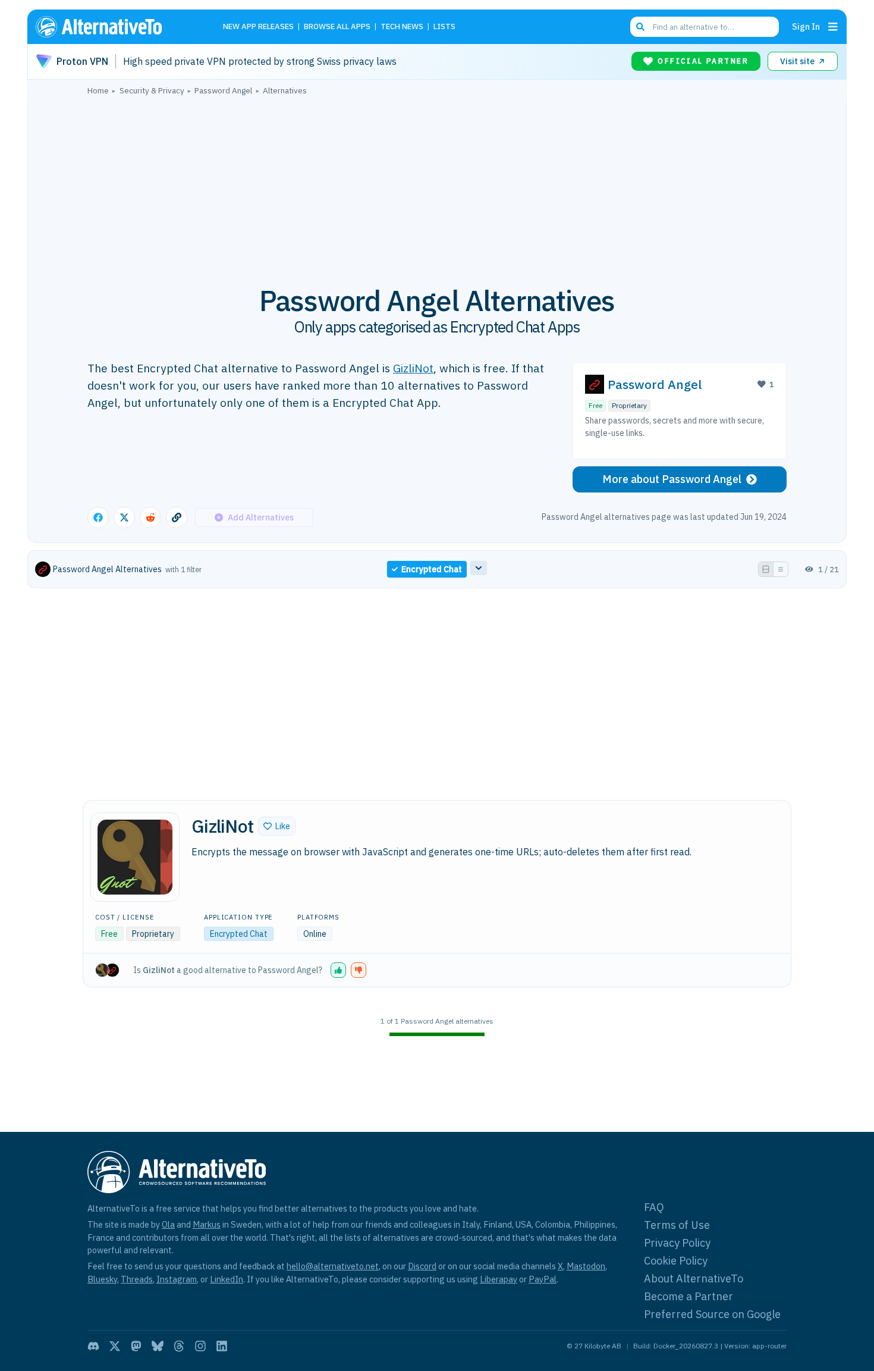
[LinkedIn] (222, 1346)
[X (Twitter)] (115, 1346)
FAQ (654, 1207)
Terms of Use (677, 1225)
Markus (207, 1224)
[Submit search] (640, 27)
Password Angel (655, 385)
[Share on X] (124, 517)
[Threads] (179, 1346)
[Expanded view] (766, 569)
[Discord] (93, 1346)
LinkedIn (226, 1279)
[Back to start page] (116, 26)
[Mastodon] (136, 1346)
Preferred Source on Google (712, 1314)
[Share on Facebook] (98, 517)
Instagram (176, 1279)
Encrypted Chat (239, 933)
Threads (137, 1279)
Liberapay (498, 1279)
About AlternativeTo (693, 1278)
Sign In (806, 26)
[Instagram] (200, 1346)
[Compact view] (781, 569)
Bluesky (102, 1279)
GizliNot (413, 367)
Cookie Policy (676, 1261)
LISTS (444, 27)
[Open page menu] (833, 26)
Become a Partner (688, 1296)
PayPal (543, 1279)
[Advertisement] (437, 184)
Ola (168, 1224)
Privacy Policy (677, 1243)
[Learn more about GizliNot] (135, 857)
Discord (422, 1266)
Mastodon (586, 1266)
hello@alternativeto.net (333, 1266)
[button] (276, 826)
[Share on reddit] (150, 517)
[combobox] (704, 27)
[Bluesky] (158, 1346)
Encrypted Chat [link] (431, 569)
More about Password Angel (671, 479)
